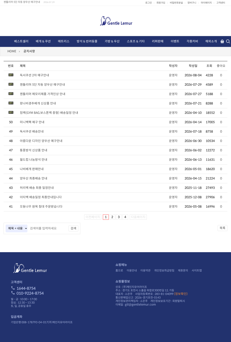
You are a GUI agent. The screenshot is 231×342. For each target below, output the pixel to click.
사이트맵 (197, 270)
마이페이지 (206, 2)
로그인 (148, 2)
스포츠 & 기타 (136, 41)
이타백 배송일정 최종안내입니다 (41, 197)
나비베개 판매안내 (32, 169)
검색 (73, 228)
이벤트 (175, 41)
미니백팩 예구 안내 (32, 122)
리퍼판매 (158, 41)
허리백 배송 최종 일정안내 (37, 188)
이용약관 (145, 270)
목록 (222, 228)
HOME (11, 51)
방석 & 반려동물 (87, 41)
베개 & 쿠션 (43, 41)
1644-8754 (26, 288)
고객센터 (220, 2)
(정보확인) (181, 294)
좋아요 (221, 66)
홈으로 (119, 270)
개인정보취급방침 (164, 270)
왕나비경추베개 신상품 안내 (38, 103)
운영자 (173, 75)
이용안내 (132, 270)
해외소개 (211, 41)
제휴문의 (183, 270)
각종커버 (192, 41)
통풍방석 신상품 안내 (33, 150)
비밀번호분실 (176, 2)
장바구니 (192, 2)
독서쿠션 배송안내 (32, 131)
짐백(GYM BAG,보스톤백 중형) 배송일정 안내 (49, 113)
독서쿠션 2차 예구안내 (34, 75)
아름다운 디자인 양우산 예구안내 (41, 141)
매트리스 (63, 41)
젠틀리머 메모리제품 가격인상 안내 (42, 94)
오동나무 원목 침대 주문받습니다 (41, 207)
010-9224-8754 (30, 293)
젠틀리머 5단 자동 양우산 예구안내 (22, 2)
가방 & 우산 (112, 41)
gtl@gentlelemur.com (140, 304)
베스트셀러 (21, 41)
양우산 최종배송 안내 (33, 178)
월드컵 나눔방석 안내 (33, 160)
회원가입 (160, 2)
